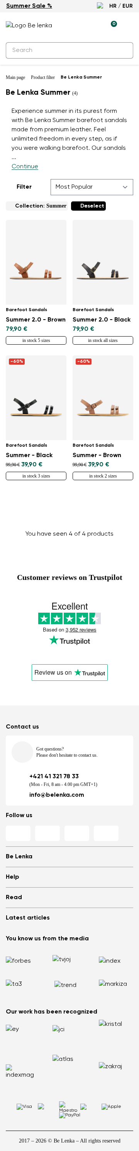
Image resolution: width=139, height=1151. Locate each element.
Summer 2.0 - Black (102, 320)
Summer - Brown (97, 455)
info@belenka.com (56, 795)
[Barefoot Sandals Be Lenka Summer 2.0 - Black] (103, 262)
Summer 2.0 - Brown (36, 320)
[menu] (128, 27)
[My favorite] (75, 25)
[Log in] (93, 25)
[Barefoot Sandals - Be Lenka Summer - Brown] (103, 397)
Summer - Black (29, 455)
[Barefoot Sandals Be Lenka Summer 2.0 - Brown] (36, 262)
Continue (25, 167)
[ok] (123, 50)
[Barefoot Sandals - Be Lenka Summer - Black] (36, 397)
